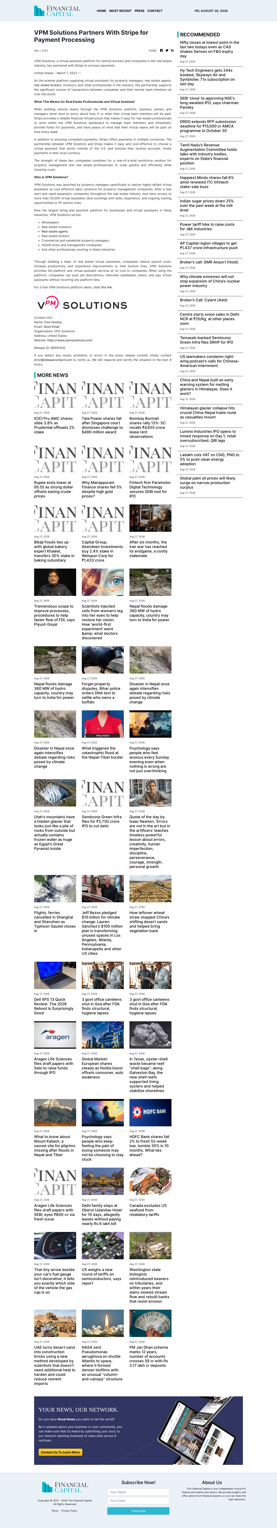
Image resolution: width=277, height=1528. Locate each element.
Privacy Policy (69, 1510)
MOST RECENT (120, 11)
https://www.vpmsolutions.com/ (70, 340)
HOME (101, 11)
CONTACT (155, 11)
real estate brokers (47, 85)
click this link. (103, 287)
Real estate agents (55, 231)
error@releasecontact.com (53, 360)
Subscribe (139, 1511)
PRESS (139, 11)
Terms (54, 1510)
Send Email (51, 326)
